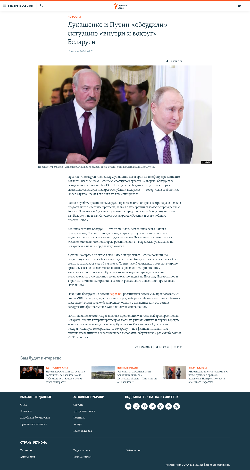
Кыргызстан (27, 457)
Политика (79, 418)
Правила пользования (33, 424)
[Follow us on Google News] (168, 406)
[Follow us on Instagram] (136, 406)
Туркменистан (82, 457)
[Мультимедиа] (239, 5)
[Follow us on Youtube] (128, 406)
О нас (23, 405)
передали (116, 294)
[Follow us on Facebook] (144, 406)
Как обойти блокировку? (35, 418)
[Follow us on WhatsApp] (160, 406)
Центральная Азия (57, 368)
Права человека (197, 368)
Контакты (26, 411)
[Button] (174, 61)
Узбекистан (134, 450)
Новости (74, 17)
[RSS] (176, 406)
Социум (77, 424)
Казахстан (26, 450)
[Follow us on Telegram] (152, 406)
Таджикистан (81, 450)
